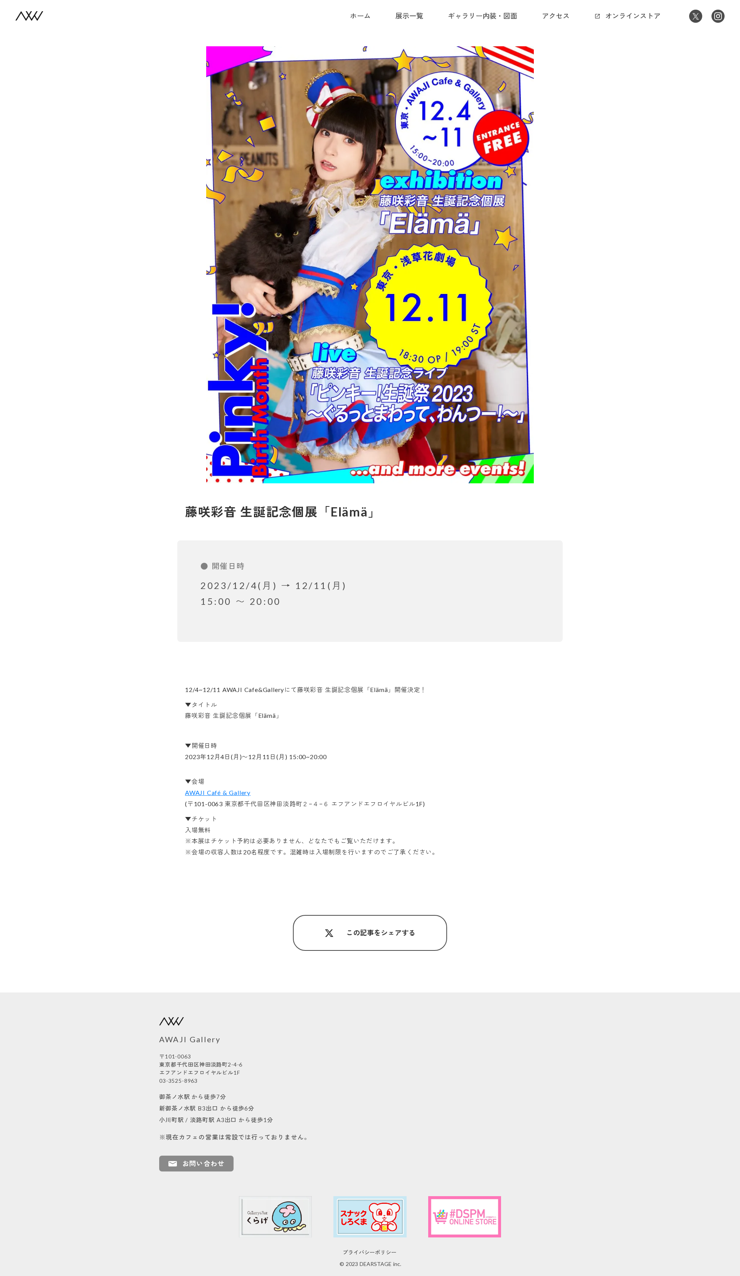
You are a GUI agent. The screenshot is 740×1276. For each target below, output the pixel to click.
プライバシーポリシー (370, 1252)
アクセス (556, 16)
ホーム (360, 16)
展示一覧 (409, 16)
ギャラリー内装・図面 (482, 16)
